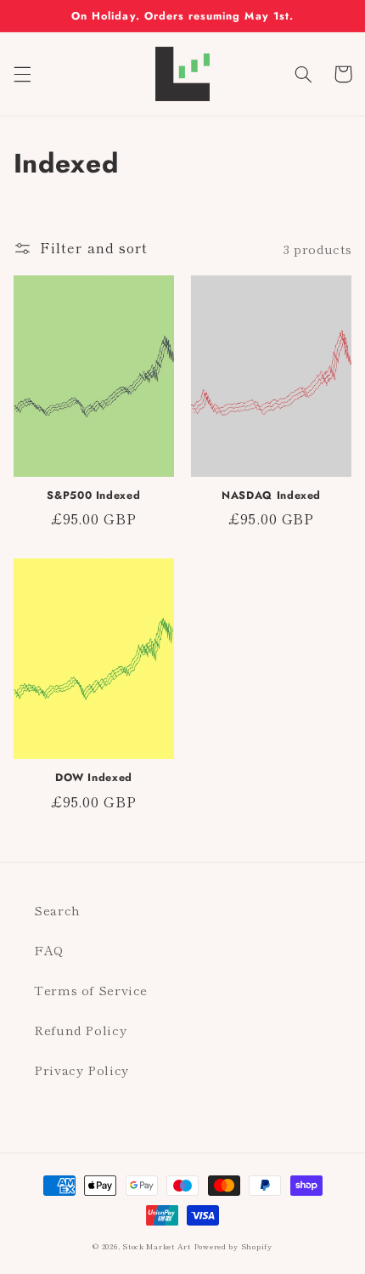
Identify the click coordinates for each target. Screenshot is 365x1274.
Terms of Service (91, 990)
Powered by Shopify (233, 1246)
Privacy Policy (81, 1070)
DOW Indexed (93, 777)
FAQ (49, 950)
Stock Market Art (156, 1246)
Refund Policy (80, 1030)
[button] (22, 73)
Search (57, 910)
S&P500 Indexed (93, 495)
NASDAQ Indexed (271, 495)
